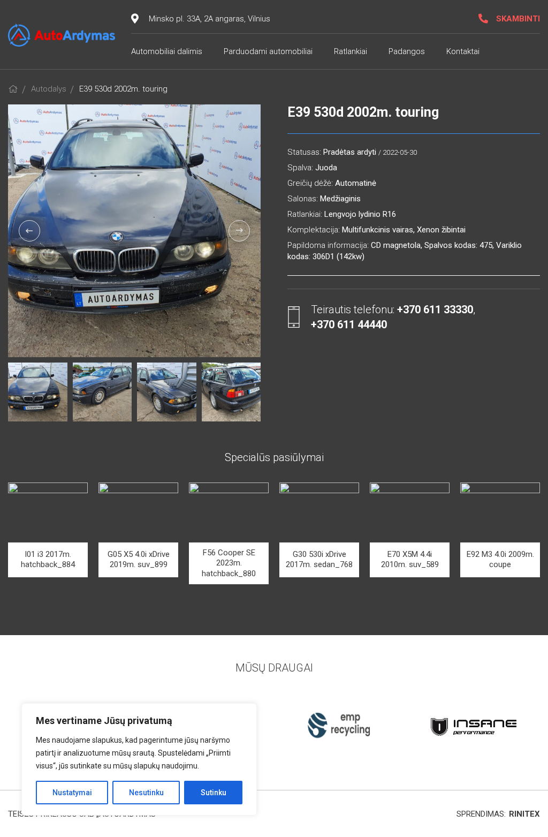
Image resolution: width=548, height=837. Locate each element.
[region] (139, 759)
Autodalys (48, 89)
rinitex (524, 814)
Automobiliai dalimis (166, 51)
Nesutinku (146, 792)
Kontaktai (463, 51)
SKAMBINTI (518, 19)
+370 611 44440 (349, 324)
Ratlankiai (350, 51)
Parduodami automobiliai (268, 51)
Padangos (407, 51)
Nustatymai (72, 792)
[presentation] (29, 231)
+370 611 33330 (435, 309)
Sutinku (213, 792)
